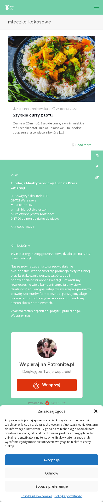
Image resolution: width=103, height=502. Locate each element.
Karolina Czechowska (32, 108)
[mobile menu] (96, 7)
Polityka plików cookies (36, 496)
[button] (95, 411)
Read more (83, 145)
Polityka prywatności (68, 496)
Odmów (51, 473)
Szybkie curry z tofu (33, 115)
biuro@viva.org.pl (33, 209)
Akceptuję (52, 459)
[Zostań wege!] (10, 7)
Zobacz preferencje (51, 486)
